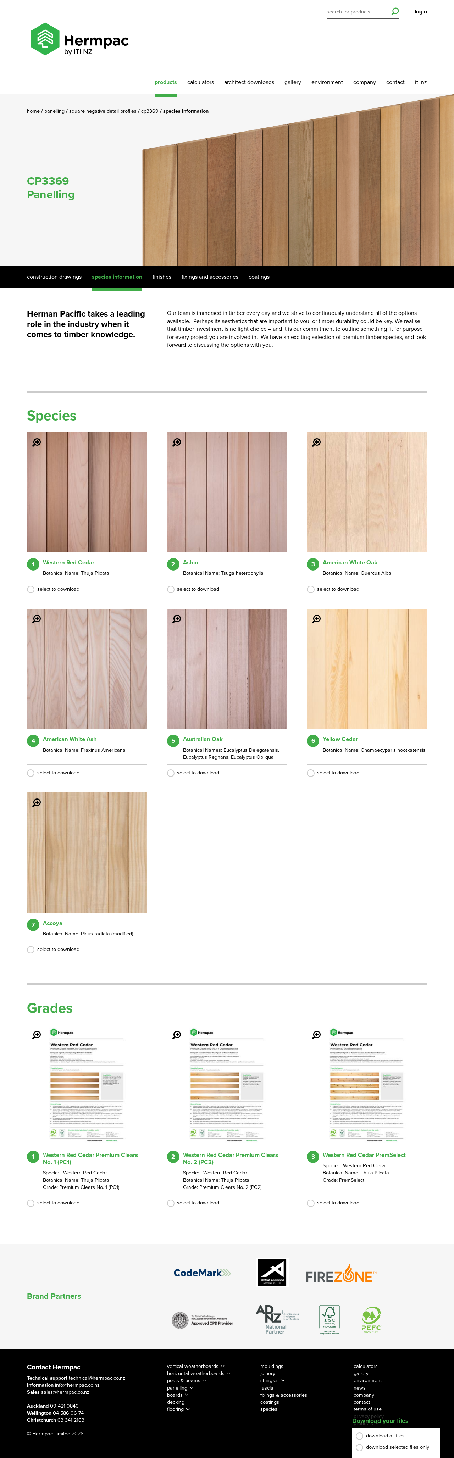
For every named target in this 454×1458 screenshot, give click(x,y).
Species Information (117, 276)
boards (175, 1395)
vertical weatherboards (192, 1366)
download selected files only (397, 1447)
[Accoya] (32, 797)
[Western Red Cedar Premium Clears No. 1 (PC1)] (32, 1030)
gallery (292, 82)
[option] (227, 180)
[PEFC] (372, 1320)
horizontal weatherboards (196, 1373)
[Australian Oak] (172, 614)
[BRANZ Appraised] (272, 1272)
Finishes (162, 276)
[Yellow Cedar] (312, 614)
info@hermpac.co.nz (77, 1385)
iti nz (421, 82)
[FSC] (329, 1320)
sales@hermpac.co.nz (65, 1392)
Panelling (55, 111)
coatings (269, 1402)
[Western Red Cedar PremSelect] (312, 1030)
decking (175, 1402)
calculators (200, 82)
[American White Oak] (312, 437)
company (364, 82)
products (166, 82)
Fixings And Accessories (210, 276)
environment (327, 82)
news (360, 1388)
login (421, 11)
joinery (267, 1373)
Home (34, 111)
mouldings (271, 1366)
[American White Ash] (32, 614)
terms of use (368, 1409)
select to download (58, 589)
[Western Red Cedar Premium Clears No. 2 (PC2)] (172, 1030)
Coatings (259, 276)
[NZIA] (202, 1319)
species (268, 1409)
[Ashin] (172, 437)
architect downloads (249, 82)
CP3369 (150, 111)
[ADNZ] (277, 1320)
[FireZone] (341, 1273)
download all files (385, 1436)
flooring (175, 1409)
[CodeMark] (202, 1272)
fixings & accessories (283, 1395)
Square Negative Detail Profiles (103, 111)
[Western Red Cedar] (32, 437)
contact (395, 82)
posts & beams (183, 1381)
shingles (269, 1381)
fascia (266, 1388)
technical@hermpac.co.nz (97, 1378)
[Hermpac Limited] (79, 35)
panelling (177, 1388)
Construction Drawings (54, 276)
